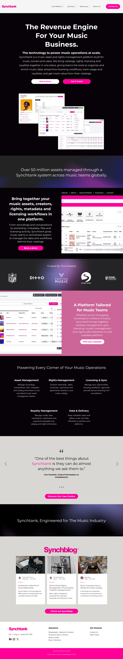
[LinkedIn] (10, 639)
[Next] (117, 464)
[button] (82, 6)
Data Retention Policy (69, 654)
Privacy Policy (51, 654)
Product (20, 582)
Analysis (51, 582)
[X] (17, 639)
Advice (82, 582)
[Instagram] (13, 639)
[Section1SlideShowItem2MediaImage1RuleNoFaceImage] (61, 487)
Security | (60, 654)
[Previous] (6, 464)
